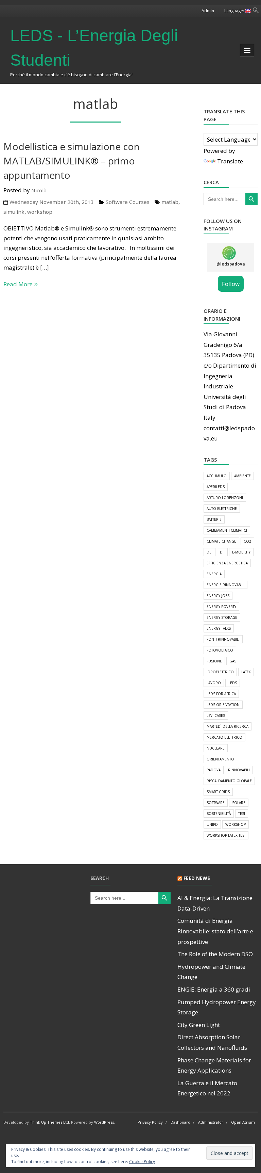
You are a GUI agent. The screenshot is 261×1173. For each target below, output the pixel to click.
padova (214, 770)
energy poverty (221, 606)
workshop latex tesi (226, 835)
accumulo (217, 475)
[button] (256, 11)
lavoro (214, 682)
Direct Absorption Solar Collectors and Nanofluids (212, 1042)
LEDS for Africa (221, 693)
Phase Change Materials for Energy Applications (214, 1065)
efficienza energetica (227, 563)
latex (246, 672)
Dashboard (180, 1122)
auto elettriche (222, 508)
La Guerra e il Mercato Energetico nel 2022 (207, 1088)
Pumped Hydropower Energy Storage (216, 1007)
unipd (212, 824)
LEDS (232, 682)
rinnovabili (239, 770)
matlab (169, 201)
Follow (231, 284)
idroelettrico (220, 672)
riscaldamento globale (229, 780)
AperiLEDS (216, 486)
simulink (13, 211)
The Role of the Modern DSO (215, 954)
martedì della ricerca (227, 726)
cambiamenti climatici (227, 530)
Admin (208, 11)
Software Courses (128, 201)
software (216, 802)
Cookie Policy (142, 1161)
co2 (247, 541)
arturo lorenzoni (225, 497)
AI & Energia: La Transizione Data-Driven (215, 903)
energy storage (222, 617)
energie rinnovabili (225, 584)
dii (222, 552)
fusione (214, 661)
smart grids (218, 791)
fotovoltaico (220, 650)
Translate (230, 161)
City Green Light (198, 1025)
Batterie (214, 519)
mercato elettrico (224, 737)
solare (238, 802)
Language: (234, 11)
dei (209, 552)
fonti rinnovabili (223, 639)
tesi (241, 813)
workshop (39, 211)
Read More (18, 284)
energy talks (219, 628)
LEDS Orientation (223, 704)
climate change (221, 541)
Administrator (210, 1122)
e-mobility (241, 552)
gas (232, 661)
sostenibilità (219, 813)
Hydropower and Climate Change (211, 972)
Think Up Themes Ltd (49, 1122)
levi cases (216, 715)
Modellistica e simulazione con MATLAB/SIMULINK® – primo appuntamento (71, 160)
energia (214, 574)
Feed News (197, 878)
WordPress (104, 1122)
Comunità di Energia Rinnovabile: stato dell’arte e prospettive (215, 931)
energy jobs (218, 595)
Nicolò (39, 190)
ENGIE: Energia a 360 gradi (213, 989)
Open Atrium (243, 1122)
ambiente (242, 475)
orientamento (220, 759)
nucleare (216, 748)
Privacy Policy (150, 1122)
